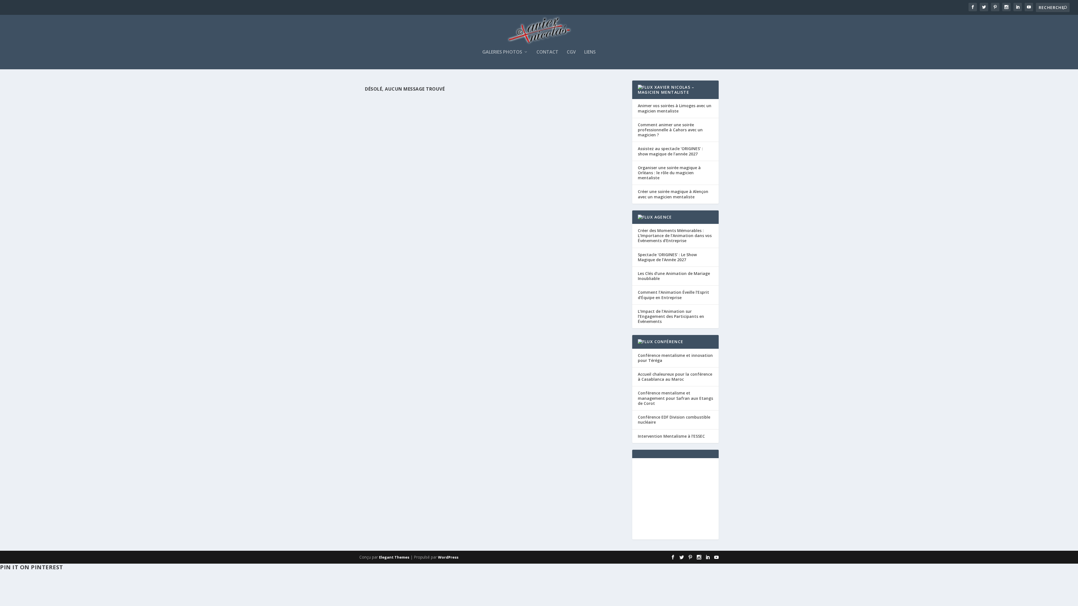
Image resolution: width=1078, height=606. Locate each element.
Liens (590, 52)
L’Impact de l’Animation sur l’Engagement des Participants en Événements (671, 316)
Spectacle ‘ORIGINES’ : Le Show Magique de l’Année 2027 (667, 257)
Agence (663, 217)
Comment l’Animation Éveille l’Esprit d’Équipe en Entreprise (673, 295)
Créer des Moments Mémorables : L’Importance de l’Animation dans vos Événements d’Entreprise (675, 235)
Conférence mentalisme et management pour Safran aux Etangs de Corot (675, 398)
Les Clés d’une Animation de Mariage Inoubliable (674, 276)
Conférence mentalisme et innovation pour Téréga (675, 358)
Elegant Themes (394, 557)
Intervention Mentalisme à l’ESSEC (671, 436)
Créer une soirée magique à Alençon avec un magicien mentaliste (673, 194)
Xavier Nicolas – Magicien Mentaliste (666, 89)
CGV (571, 52)
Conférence (668, 341)
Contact (547, 52)
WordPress (448, 557)
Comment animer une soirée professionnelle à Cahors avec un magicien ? (670, 129)
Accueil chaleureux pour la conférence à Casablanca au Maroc (675, 376)
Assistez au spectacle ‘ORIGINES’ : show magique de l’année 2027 (670, 151)
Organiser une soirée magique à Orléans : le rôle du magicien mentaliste (669, 172)
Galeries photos (502, 52)
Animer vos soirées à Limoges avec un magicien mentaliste (674, 108)
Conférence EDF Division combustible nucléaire (674, 419)
